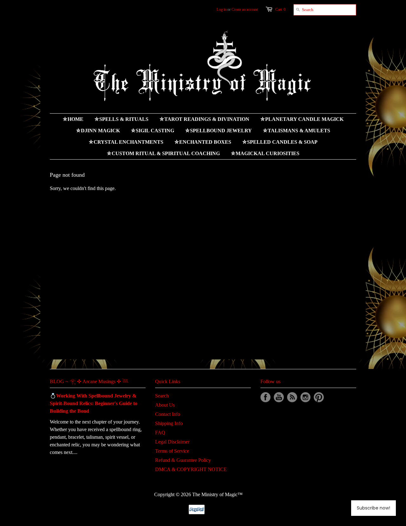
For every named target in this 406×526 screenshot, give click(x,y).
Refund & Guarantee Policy (183, 460)
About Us (165, 405)
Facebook (265, 397)
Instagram (305, 397)
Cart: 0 (280, 9)
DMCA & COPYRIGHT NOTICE (191, 469)
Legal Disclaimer (172, 441)
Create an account (245, 9)
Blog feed (292, 397)
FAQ (160, 432)
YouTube (279, 397)
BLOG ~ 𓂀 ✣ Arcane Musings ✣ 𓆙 (89, 381)
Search (162, 395)
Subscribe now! (373, 508)
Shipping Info (169, 423)
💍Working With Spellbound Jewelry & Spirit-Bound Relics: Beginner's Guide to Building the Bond (93, 403)
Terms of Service (172, 451)
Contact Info (167, 414)
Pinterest (319, 397)
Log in (221, 9)
